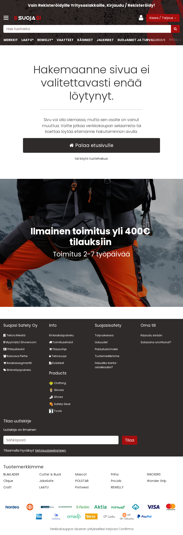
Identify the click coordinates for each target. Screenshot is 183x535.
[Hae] (175, 29)
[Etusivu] (27, 18)
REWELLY (117, 487)
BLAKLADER (11, 474)
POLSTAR (82, 481)
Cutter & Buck (50, 474)
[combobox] (91, 29)
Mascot (81, 474)
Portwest (82, 487)
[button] (50, 450)
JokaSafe (46, 481)
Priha (115, 474)
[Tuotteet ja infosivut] (7, 17)
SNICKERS (154, 474)
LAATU (44, 487)
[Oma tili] (142, 18)
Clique (8, 481)
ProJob (116, 481)
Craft (7, 487)
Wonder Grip (156, 481)
